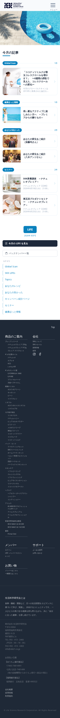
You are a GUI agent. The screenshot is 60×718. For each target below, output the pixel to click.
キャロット (12, 392)
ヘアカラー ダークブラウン (17, 493)
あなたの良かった (14, 292)
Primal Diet (12, 534)
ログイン (8, 550)
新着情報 (36, 347)
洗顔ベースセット (14, 461)
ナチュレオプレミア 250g (17, 344)
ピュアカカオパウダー (16, 421)
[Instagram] (34, 354)
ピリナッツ (12, 424)
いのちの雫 (12, 366)
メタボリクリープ (14, 427)
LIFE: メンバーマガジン (13, 553)
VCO (9, 363)
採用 (34, 350)
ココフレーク (12, 437)
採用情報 (9, 692)
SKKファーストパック (15, 450)
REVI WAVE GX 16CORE (16, 527)
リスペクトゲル (13, 483)
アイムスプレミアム (15, 512)
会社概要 (9, 689)
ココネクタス (12, 415)
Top (53, 327)
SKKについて (37, 341)
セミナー (9, 305)
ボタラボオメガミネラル (16, 405)
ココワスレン (12, 398)
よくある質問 (37, 550)
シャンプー (12, 496)
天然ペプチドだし (14, 382)
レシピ (7, 556)
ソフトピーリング (14, 471)
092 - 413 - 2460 (16, 639)
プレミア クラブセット (16, 350)
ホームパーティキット (16, 453)
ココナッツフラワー (15, 434)
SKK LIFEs (10, 272)
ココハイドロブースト (16, 486)
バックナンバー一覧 (19, 253)
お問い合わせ (37, 553)
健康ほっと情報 (13, 311)
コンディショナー (14, 499)
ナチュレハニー (13, 418)
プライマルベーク (14, 379)
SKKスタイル (37, 344)
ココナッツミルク (14, 440)
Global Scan (11, 266)
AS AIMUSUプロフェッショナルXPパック (17, 507)
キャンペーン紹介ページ (17, 298)
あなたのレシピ (13, 285)
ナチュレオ (12, 357)
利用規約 (9, 696)
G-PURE (10, 376)
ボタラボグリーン (14, 389)
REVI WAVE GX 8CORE (16, 524)
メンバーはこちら (11, 570)
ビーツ (10, 395)
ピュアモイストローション (17, 480)
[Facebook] (40, 354)
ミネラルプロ (12, 408)
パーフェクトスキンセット (17, 464)
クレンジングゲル (14, 474)
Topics (8, 279)
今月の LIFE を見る (18, 243)
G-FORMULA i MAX (14, 373)
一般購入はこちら (11, 573)
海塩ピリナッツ (13, 430)
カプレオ (11, 360)
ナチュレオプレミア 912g (17, 347)
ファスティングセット (16, 446)
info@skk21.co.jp (12, 649)
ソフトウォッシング (15, 477)
